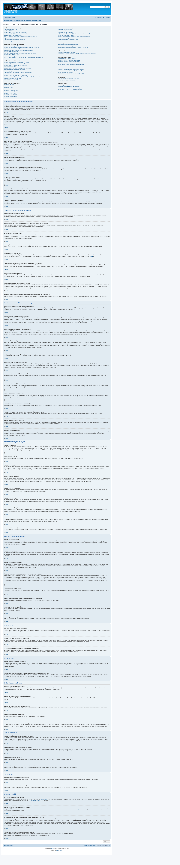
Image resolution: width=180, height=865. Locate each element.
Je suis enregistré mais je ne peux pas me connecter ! (16, 33)
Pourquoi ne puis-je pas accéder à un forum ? (14, 71)
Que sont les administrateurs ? (65, 29)
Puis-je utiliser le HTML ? (9, 86)
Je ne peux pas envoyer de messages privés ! (68, 44)
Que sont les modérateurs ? (64, 30)
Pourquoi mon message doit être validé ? (13, 78)
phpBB (91, 256)
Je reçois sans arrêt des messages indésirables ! (69, 46)
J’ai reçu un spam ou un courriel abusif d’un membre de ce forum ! (73, 47)
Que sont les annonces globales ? (11, 90)
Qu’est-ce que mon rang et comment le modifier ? (15, 56)
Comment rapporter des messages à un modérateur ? (16, 75)
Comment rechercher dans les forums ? (67, 58)
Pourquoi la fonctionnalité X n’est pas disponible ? (69, 86)
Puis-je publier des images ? (10, 89)
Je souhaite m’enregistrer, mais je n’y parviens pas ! (15, 32)
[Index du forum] (39, 6)
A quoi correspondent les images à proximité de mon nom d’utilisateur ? (20, 53)
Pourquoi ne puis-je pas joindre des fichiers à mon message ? (18, 72)
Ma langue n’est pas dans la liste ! (11, 51)
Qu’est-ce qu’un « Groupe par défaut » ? (67, 38)
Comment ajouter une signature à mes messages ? (15, 65)
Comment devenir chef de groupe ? (66, 35)
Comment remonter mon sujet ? (11, 79)
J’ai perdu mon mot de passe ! (10, 38)
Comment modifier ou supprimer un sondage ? (14, 69)
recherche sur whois (99, 819)
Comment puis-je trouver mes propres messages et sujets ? (71, 64)
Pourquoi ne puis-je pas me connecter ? (13, 35)
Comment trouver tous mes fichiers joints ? (67, 80)
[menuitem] (13, 17)
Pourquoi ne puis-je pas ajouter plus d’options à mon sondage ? (18, 68)
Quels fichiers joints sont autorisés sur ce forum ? (69, 78)
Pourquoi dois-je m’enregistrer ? (11, 29)
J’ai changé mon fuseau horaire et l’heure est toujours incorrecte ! (18, 50)
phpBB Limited (44, 799)
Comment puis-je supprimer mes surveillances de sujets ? (71, 73)
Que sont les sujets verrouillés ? (11, 94)
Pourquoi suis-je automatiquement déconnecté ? (14, 39)
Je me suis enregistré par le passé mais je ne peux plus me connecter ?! (20, 36)
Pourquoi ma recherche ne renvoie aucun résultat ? (69, 60)
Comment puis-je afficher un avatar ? (12, 54)
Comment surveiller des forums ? (65, 72)
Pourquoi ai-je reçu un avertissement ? (12, 73)
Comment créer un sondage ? (10, 66)
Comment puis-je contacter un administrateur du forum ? (70, 89)
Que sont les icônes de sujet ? (10, 96)
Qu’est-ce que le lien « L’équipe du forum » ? (68, 39)
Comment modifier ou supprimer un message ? (14, 63)
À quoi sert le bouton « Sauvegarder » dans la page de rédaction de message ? (21, 76)
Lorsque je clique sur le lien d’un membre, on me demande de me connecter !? (23, 57)
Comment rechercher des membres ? (66, 63)
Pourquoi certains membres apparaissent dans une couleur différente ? (74, 36)
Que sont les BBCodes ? (9, 84)
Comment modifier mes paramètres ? (12, 46)
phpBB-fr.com (59, 850)
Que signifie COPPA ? (9, 30)
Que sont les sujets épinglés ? (10, 93)
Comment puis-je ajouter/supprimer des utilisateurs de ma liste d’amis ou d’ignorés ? (77, 53)
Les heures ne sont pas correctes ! (12, 48)
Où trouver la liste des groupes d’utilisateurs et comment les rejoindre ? (74, 33)
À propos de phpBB (35, 800)
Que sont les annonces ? (9, 91)
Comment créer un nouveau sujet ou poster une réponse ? (17, 62)
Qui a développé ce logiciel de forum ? (66, 85)
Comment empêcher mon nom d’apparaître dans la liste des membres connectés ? (22, 47)
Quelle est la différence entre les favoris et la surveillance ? (71, 69)
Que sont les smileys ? (9, 87)
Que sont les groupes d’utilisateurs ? (66, 32)
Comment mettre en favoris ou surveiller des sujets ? (70, 70)
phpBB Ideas (80, 809)
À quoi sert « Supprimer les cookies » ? (12, 41)
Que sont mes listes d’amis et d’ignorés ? (67, 52)
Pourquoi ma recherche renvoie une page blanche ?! (69, 61)
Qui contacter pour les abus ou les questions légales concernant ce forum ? (75, 88)
